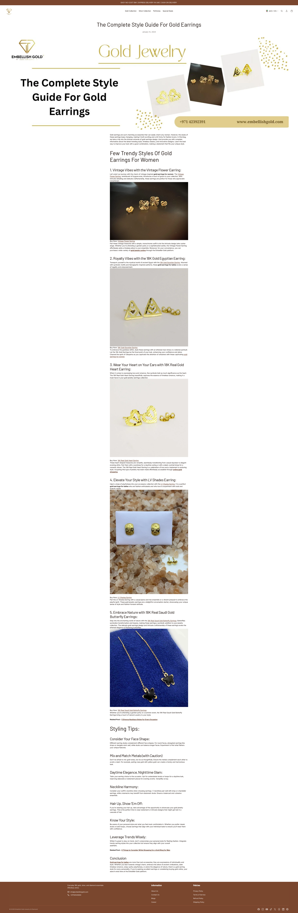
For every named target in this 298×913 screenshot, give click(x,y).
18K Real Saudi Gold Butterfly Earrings (132, 710)
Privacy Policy (198, 891)
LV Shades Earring (168, 484)
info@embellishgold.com (79, 892)
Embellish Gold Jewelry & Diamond (26, 909)
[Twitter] (275, 909)
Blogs (153, 898)
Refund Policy (198, 898)
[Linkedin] (283, 909)
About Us (154, 891)
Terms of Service (199, 895)
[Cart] (291, 11)
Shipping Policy (198, 902)
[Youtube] (266, 909)
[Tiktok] (270, 909)
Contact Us (155, 895)
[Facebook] (258, 909)
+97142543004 (75, 895)
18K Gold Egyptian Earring (170, 262)
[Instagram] (262, 909)
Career (153, 902)
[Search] (281, 11)
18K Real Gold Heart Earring (128, 460)
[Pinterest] (287, 909)
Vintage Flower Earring (126, 241)
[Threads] (279, 909)
